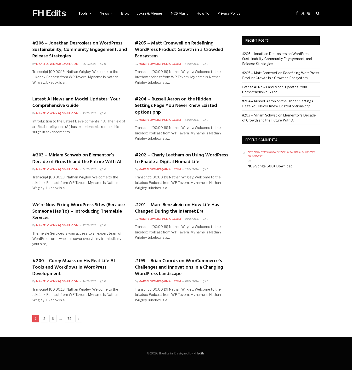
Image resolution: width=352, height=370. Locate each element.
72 (69, 318)
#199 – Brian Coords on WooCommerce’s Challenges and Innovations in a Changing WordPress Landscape (179, 267)
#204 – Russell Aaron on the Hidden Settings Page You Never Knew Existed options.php (176, 106)
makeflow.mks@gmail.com (57, 63)
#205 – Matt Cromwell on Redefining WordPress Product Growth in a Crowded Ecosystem (179, 50)
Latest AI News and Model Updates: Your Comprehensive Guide (76, 102)
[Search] (317, 13)
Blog (125, 13)
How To (203, 13)
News (104, 13)
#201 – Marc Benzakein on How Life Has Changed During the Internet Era (177, 208)
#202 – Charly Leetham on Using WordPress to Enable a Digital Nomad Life (181, 158)
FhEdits (199, 353)
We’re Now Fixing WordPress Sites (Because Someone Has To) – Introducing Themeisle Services (78, 211)
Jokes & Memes (150, 13)
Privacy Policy (228, 13)
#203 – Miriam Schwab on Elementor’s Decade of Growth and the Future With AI (76, 158)
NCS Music (179, 13)
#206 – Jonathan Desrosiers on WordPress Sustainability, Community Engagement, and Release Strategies (79, 50)
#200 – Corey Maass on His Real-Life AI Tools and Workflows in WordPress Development (73, 267)
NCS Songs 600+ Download (270, 166)
